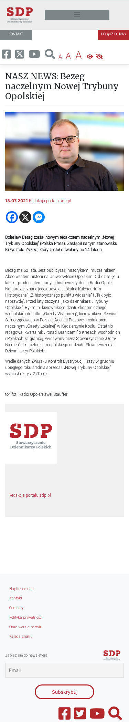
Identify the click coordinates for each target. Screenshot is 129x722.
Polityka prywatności (26, 617)
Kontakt (15, 598)
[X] (25, 217)
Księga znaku (21, 636)
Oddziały (16, 608)
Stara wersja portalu (25, 627)
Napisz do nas (21, 589)
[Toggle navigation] (77, 15)
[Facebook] (12, 217)
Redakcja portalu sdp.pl (50, 200)
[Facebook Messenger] (39, 217)
